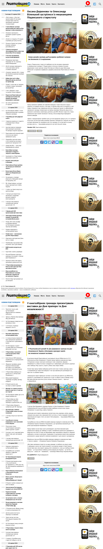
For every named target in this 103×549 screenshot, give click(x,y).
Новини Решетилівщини (11, 11)
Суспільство (32, 131)
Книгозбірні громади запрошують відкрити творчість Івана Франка (13, 151)
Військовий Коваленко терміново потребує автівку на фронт (14, 379)
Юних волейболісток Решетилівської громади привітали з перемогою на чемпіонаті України (13, 273)
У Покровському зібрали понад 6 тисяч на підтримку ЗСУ (15, 509)
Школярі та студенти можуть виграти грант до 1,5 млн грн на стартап (14, 390)
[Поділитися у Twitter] (45, 142)
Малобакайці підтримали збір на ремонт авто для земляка (14, 243)
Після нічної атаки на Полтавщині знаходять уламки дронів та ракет (13, 427)
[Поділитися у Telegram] (49, 142)
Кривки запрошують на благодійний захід (12, 230)
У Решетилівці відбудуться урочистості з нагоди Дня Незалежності (13, 373)
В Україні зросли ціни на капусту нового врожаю (13, 385)
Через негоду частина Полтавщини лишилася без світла (13, 519)
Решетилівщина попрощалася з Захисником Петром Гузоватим (14, 472)
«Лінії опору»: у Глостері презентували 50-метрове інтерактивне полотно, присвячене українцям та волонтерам (13, 21)
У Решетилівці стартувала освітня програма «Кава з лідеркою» (13, 353)
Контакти (61, 4)
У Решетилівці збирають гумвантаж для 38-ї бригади (14, 406)
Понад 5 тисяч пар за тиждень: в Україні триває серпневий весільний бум (15, 86)
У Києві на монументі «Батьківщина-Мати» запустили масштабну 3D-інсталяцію (15, 51)
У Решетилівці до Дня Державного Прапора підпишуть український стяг (14, 400)
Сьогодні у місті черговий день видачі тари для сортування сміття (15, 434)
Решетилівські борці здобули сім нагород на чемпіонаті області (14, 166)
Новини (36, 4)
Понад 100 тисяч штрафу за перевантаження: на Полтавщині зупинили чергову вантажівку (13, 224)
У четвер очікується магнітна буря (14, 416)
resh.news (73, 288)
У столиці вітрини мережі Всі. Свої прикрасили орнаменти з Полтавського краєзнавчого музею (14, 340)
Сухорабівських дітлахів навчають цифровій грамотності (13, 452)
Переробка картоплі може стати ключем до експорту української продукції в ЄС (13, 141)
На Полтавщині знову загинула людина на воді (14, 524)
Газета (54, 4)
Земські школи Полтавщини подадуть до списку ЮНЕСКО (14, 488)
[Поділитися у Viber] (53, 142)
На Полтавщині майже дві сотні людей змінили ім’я (15, 395)
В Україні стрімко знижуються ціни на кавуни (14, 483)
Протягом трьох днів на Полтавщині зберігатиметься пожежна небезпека (13, 311)
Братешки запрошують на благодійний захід (12, 334)
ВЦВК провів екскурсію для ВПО (13, 248)
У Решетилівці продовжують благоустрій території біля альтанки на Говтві (14, 266)
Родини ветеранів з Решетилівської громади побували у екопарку (13, 493)
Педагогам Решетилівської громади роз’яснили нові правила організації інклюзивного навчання (13, 97)
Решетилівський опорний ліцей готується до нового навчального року (14, 135)
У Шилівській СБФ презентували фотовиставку (14, 212)
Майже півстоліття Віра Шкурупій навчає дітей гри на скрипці (13, 80)
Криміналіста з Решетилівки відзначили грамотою (14, 157)
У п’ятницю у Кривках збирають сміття (12, 326)
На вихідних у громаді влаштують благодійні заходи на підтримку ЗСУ (14, 178)
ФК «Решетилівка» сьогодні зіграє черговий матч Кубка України (14, 184)
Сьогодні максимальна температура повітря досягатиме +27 (12, 534)
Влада (40, 131)
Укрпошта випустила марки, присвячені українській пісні (14, 261)
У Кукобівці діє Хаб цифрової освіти (14, 117)
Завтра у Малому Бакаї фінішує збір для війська (14, 317)
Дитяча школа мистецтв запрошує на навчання (13, 513)
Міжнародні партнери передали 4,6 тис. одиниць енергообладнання (13, 61)
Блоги (48, 4)
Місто (43, 4)
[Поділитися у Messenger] (57, 142)
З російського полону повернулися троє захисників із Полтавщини (14, 421)
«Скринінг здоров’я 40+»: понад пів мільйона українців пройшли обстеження (15, 73)
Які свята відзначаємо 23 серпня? (12, 103)
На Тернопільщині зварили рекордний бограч (13, 457)
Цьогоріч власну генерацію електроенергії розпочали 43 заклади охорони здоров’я (14, 128)
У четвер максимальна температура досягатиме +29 (14, 439)
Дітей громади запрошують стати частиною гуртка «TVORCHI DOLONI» (14, 67)
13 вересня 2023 (31, 20)
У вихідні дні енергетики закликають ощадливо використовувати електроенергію (13, 196)
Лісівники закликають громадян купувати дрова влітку (13, 34)
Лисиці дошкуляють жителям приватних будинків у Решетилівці (14, 504)
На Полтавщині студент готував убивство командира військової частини (14, 347)
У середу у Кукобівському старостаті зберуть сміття (13, 539)
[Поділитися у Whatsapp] (60, 142)
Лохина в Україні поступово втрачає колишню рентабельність (14, 45)
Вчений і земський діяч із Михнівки (12, 161)
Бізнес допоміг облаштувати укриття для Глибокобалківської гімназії (14, 478)
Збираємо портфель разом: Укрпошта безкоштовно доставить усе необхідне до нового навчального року (14, 366)
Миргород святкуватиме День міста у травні (14, 239)
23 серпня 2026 (30, 312)
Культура (31, 458)
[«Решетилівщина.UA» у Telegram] (94, 4)
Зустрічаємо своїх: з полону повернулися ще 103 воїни (14, 498)
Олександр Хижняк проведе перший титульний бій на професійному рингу (14, 217)
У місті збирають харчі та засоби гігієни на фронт (13, 91)
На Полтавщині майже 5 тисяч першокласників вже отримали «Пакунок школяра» (14, 112)
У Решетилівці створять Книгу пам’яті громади (14, 528)
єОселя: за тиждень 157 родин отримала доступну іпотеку (14, 39)
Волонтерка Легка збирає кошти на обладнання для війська (13, 172)
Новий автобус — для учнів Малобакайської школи (13, 146)
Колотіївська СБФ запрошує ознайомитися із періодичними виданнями (14, 359)
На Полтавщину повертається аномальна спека (14, 322)
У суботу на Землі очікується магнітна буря (14, 190)
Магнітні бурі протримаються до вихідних (14, 279)
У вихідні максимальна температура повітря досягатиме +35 (12, 203)
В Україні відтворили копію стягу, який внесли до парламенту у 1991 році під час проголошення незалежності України (15, 464)
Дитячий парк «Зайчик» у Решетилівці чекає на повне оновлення (14, 411)
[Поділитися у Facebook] (42, 142)
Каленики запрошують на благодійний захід (12, 447)
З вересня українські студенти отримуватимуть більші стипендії (15, 122)
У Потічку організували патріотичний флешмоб (12, 56)
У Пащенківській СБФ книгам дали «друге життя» (14, 547)
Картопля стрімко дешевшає (14, 251)
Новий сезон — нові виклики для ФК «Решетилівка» (14, 234)
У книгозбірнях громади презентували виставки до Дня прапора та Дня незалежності (15, 28)
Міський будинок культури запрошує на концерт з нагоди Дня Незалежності (14, 256)
